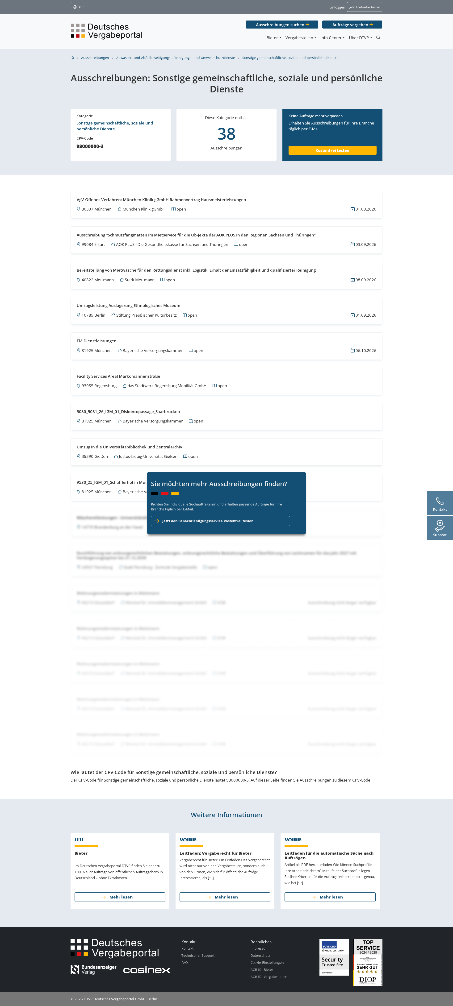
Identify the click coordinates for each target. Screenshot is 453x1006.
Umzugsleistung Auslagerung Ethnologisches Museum (128, 305)
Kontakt (187, 948)
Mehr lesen (121, 897)
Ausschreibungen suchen (280, 24)
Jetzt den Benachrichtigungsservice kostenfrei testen (207, 521)
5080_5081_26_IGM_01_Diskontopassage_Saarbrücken (128, 411)
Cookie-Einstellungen (267, 962)
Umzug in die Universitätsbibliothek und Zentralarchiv (129, 447)
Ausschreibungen (95, 57)
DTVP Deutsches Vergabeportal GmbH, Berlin (120, 999)
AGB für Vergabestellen (269, 976)
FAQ (184, 962)
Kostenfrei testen (332, 150)
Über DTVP (359, 37)
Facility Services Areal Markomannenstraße (118, 376)
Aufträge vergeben (350, 24)
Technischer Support (197, 955)
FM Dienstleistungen (97, 341)
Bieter (272, 37)
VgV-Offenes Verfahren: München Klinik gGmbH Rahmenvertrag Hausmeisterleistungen (161, 199)
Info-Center (331, 37)
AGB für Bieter (262, 969)
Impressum (259, 948)
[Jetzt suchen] (378, 38)
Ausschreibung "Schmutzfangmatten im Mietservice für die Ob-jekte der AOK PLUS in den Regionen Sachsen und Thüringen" (196, 235)
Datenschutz (260, 955)
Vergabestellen (299, 37)
